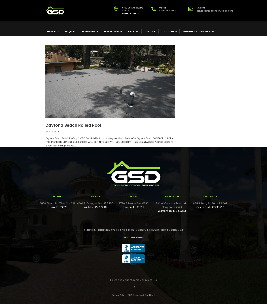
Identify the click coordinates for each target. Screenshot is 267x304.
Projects (70, 31)
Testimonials (90, 31)
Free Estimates (113, 31)
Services (52, 31)
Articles (133, 31)
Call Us (162, 7)
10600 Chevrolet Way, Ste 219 (57, 203)
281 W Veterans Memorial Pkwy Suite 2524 (172, 205)
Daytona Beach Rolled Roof (73, 125)
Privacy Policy (118, 295)
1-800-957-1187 (133, 237)
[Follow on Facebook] (133, 286)
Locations (167, 31)
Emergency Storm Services (198, 31)
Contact (149, 31)
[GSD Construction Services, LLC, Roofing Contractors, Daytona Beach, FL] (133, 249)
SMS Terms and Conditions (141, 295)
